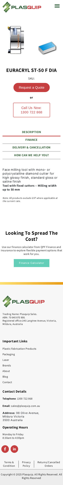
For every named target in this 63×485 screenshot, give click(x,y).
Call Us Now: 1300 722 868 (31, 110)
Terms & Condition (9, 464)
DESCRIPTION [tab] (31, 132)
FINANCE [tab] (31, 140)
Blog (5, 376)
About (6, 371)
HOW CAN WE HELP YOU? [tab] (31, 155)
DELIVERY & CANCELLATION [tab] (31, 147)
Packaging (9, 354)
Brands (7, 365)
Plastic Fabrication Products (19, 348)
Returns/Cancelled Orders (48, 464)
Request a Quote (31, 87)
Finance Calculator (31, 262)
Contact (7, 382)
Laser (6, 360)
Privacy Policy (26, 464)
